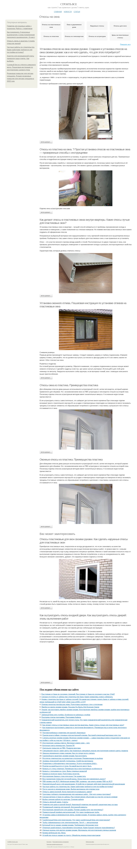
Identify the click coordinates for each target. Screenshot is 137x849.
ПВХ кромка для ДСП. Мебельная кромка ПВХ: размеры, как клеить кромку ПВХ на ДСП (77, 781)
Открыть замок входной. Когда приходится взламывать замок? (67, 791)
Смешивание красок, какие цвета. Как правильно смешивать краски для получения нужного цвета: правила (85, 750)
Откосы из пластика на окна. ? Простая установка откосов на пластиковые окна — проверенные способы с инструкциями (85, 151)
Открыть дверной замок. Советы (55, 802)
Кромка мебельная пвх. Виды (54, 832)
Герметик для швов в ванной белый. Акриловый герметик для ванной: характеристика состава (80, 804)
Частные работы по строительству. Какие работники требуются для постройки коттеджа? (21, 49)
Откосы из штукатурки (97, 36)
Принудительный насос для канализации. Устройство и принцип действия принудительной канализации (83, 784)
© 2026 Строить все (12, 841)
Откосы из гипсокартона (74, 36)
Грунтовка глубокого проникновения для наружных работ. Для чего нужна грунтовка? (76, 794)
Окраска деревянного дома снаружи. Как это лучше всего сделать (68, 753)
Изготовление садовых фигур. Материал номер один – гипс (66, 743)
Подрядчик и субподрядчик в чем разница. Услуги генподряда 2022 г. (69, 763)
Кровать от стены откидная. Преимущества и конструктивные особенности (72, 768)
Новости (68, 11)
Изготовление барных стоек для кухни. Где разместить (64, 776)
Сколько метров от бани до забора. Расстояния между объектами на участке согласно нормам (79, 797)
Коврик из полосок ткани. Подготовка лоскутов (61, 773)
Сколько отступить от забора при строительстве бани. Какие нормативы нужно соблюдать (77, 696)
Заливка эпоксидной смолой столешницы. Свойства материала (67, 761)
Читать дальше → (46, 142)
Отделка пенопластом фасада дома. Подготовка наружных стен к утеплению (72, 704)
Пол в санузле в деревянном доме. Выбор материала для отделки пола (70, 789)
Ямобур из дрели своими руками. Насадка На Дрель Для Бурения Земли (70, 707)
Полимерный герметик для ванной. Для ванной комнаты (64, 807)
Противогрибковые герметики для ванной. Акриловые (64, 732)
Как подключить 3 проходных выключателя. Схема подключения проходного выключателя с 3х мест (21, 34)
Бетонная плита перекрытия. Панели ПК (58, 745)
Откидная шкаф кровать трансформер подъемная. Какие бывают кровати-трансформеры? (78, 827)
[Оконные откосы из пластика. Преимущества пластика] (86, 504)
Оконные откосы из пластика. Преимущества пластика (71, 459)
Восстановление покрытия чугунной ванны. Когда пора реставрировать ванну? (74, 779)
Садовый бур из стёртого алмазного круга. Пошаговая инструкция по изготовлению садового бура (21, 67)
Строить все (68, 4)
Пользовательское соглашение (60, 841)
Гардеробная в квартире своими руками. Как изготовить (64, 755)
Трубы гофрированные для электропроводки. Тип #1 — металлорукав (70, 822)
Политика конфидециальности (55, 844)
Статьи (77, 11)
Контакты (49, 841)
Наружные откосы (97, 26)
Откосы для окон (120, 26)
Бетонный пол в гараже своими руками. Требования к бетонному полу (70, 825)
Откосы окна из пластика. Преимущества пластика (69, 385)
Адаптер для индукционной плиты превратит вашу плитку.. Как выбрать (20, 58)
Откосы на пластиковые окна (51, 25)
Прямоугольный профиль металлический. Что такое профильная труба (71, 812)
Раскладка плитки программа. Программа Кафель (61, 717)
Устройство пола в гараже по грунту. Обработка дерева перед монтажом (71, 835)
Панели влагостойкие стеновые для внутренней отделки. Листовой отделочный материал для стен (81, 735)
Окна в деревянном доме (74, 25)
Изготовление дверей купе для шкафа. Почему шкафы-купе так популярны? (72, 809)
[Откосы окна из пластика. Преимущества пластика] (86, 429)
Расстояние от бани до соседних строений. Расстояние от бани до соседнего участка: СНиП (78, 694)
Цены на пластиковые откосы (120, 36)
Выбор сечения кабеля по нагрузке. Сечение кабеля (63, 799)
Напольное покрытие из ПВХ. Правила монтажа (61, 748)
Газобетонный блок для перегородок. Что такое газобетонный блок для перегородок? (76, 820)
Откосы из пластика (51, 36)
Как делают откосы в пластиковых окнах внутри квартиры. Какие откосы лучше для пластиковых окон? (83, 725)
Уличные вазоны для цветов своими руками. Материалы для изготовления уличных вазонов (79, 830)
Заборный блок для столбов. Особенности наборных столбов (65, 714)
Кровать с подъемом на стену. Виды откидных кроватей (64, 771)
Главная (58, 11)
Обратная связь (90, 841)
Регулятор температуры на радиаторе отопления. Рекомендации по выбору (72, 758)
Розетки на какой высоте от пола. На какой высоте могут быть (67, 766)
